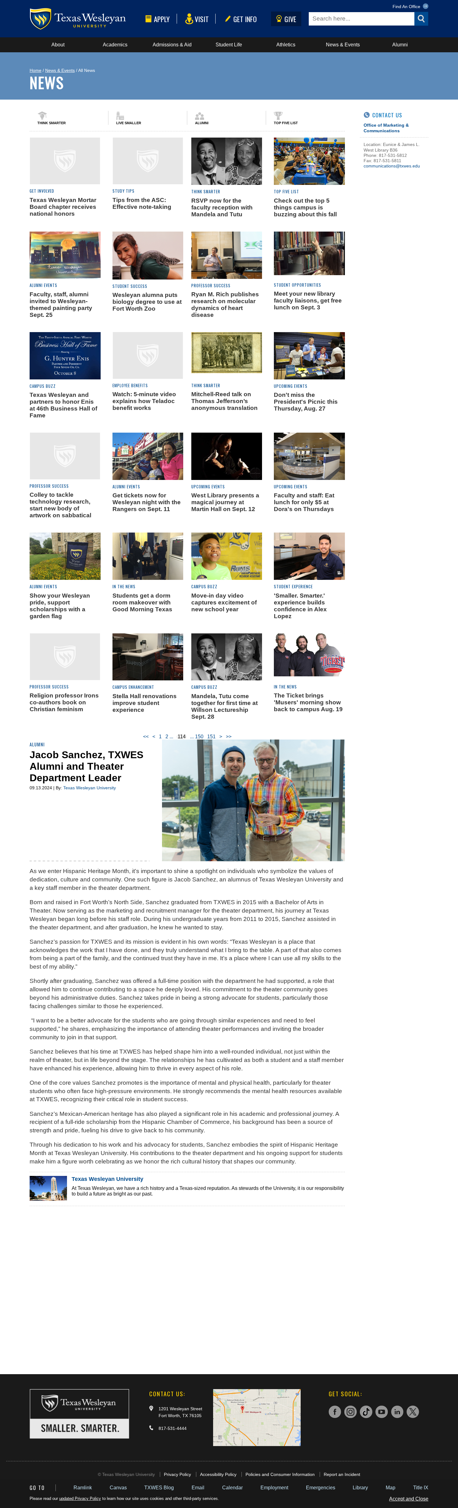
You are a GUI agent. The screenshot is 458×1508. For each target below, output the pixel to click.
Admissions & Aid (172, 44)
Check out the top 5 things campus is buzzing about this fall (305, 207)
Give (290, 19)
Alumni (400, 44)
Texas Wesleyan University (89, 787)
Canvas (118, 1487)
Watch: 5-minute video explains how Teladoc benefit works (144, 401)
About (57, 44)
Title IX (420, 1487)
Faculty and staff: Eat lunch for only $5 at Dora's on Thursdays (304, 502)
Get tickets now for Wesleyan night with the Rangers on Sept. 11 (146, 502)
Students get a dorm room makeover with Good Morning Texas (142, 602)
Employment (274, 1487)
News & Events (343, 44)
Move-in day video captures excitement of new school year (224, 602)
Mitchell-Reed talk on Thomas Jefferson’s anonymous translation (224, 401)
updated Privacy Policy (80, 1498)
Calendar (232, 1487)
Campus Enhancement (133, 687)
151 (211, 736)
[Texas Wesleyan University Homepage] (86, 19)
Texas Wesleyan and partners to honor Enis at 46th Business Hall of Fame (63, 405)
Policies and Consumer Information (280, 1474)
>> (228, 736)
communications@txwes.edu (392, 165)
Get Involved (42, 191)
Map (390, 1487)
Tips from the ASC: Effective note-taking (141, 203)
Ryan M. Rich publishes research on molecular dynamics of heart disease (225, 304)
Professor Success (211, 286)
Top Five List (286, 123)
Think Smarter (51, 123)
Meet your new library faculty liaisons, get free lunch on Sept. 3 (308, 300)
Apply (162, 19)
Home (35, 70)
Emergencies (320, 1487)
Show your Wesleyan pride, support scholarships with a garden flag (60, 605)
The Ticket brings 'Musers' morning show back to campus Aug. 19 (308, 702)
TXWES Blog (159, 1487)
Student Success (129, 286)
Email (198, 1487)
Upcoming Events (291, 386)
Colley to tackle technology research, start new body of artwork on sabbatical (60, 505)
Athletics (285, 44)
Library (360, 1487)
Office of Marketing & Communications (386, 128)
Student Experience (293, 587)
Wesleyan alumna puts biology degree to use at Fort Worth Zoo (147, 302)
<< (146, 736)
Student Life (229, 44)
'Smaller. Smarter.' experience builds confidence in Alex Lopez (300, 605)
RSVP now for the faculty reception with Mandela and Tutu (222, 207)
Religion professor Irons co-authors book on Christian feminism (64, 702)
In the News (124, 587)
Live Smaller (128, 123)
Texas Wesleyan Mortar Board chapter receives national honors (63, 207)
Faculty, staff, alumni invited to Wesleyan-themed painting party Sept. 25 (61, 304)
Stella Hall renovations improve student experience (144, 703)
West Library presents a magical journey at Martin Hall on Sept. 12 (225, 502)
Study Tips (123, 191)
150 (199, 736)
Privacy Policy (177, 1474)
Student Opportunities (297, 285)
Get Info (245, 19)
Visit (202, 19)
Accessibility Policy (218, 1474)
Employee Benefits (130, 385)
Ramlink (83, 1487)
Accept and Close (408, 1498)
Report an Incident (342, 1474)
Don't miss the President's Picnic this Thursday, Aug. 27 (306, 402)
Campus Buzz (43, 386)
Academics (115, 44)
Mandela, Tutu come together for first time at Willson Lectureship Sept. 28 (224, 706)
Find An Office (407, 6)
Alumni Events (43, 285)
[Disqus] (187, 1284)
